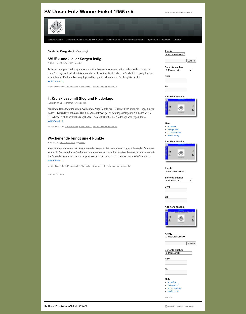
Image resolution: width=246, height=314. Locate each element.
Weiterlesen (55, 81)
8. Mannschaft (85, 86)
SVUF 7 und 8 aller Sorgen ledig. (75, 58)
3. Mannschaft (71, 165)
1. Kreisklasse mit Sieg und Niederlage (80, 98)
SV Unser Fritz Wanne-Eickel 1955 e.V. (89, 11)
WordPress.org (173, 135)
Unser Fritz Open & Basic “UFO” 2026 (84, 39)
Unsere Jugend (55, 39)
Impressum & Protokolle (158, 39)
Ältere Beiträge (56, 173)
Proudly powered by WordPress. (181, 306)
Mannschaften (113, 39)
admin (80, 62)
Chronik (177, 39)
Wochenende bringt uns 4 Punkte (76, 138)
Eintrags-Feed (173, 129)
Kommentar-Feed (174, 132)
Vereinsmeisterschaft (133, 39)
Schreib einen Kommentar (105, 86)
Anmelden (172, 126)
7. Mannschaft (71, 86)
